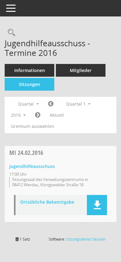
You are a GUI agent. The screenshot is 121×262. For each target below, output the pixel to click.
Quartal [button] (26, 104)
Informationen (29, 70)
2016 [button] (16, 115)
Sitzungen (29, 84)
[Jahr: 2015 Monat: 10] (50, 104)
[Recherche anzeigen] (10, 33)
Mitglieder (81, 70)
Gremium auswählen (32, 126)
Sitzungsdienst (85, 239)
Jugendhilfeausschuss (32, 166)
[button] (97, 205)
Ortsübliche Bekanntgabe (47, 202)
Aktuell (57, 115)
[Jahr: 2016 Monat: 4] (37, 115)
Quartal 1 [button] (76, 104)
